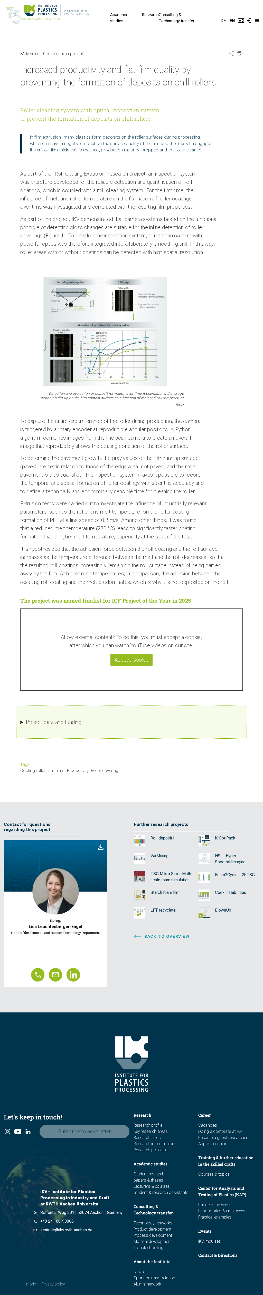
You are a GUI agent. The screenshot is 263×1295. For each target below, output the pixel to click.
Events (205, 1231)
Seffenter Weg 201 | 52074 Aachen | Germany (81, 1212)
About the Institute (152, 1261)
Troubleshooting (148, 1247)
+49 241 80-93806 (57, 1221)
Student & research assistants (161, 1192)
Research (150, 14)
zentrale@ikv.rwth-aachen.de (66, 1230)
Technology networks (153, 1223)
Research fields (147, 1137)
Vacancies (207, 1125)
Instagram (7, 1131)
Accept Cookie (131, 660)
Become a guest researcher (222, 1137)
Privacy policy (53, 1284)
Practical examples (214, 1217)
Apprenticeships (212, 1143)
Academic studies (150, 1163)
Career (204, 1115)
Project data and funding (53, 722)
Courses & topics (214, 1174)
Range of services (214, 1204)
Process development (153, 1235)
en (232, 20)
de (223, 20)
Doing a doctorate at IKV (220, 1131)
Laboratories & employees (221, 1211)
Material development (153, 1241)
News (139, 1271)
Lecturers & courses (152, 1186)
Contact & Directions (218, 1255)
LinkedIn (27, 1131)
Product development (152, 1229)
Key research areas (151, 1131)
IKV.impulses (209, 1241)
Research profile (148, 1125)
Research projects (150, 1149)
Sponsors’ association (154, 1277)
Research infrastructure (154, 1143)
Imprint (31, 1284)
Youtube (17, 1131)
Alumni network (147, 1284)
